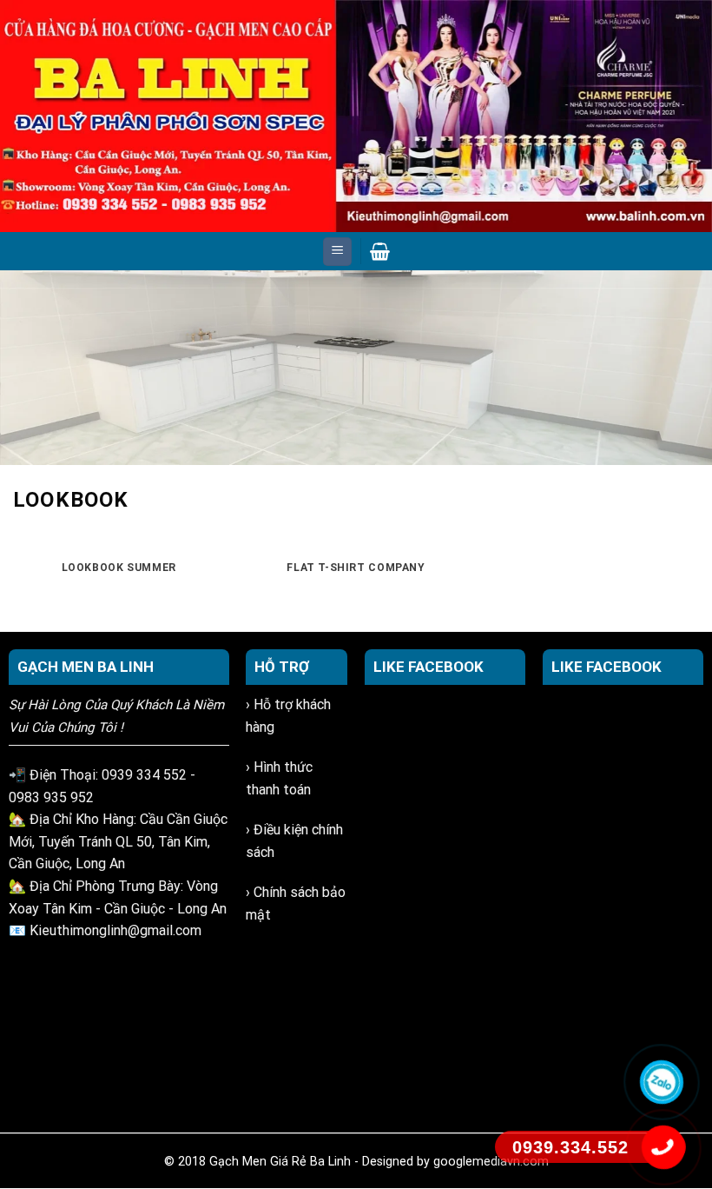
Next (690, 363)
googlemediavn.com (491, 1161)
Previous (22, 363)
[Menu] (337, 251)
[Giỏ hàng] (380, 251)
